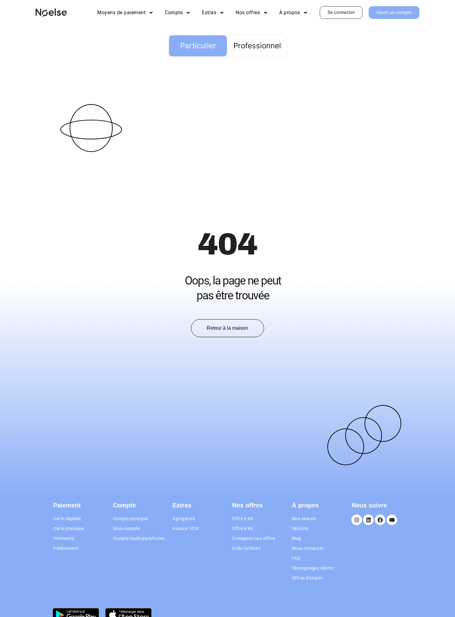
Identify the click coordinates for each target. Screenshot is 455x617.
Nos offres (248, 12)
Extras (209, 12)
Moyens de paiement (121, 12)
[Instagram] (356, 520)
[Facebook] (380, 520)
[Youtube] (392, 520)
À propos (289, 12)
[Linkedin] (368, 520)
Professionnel (257, 45)
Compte (174, 12)
